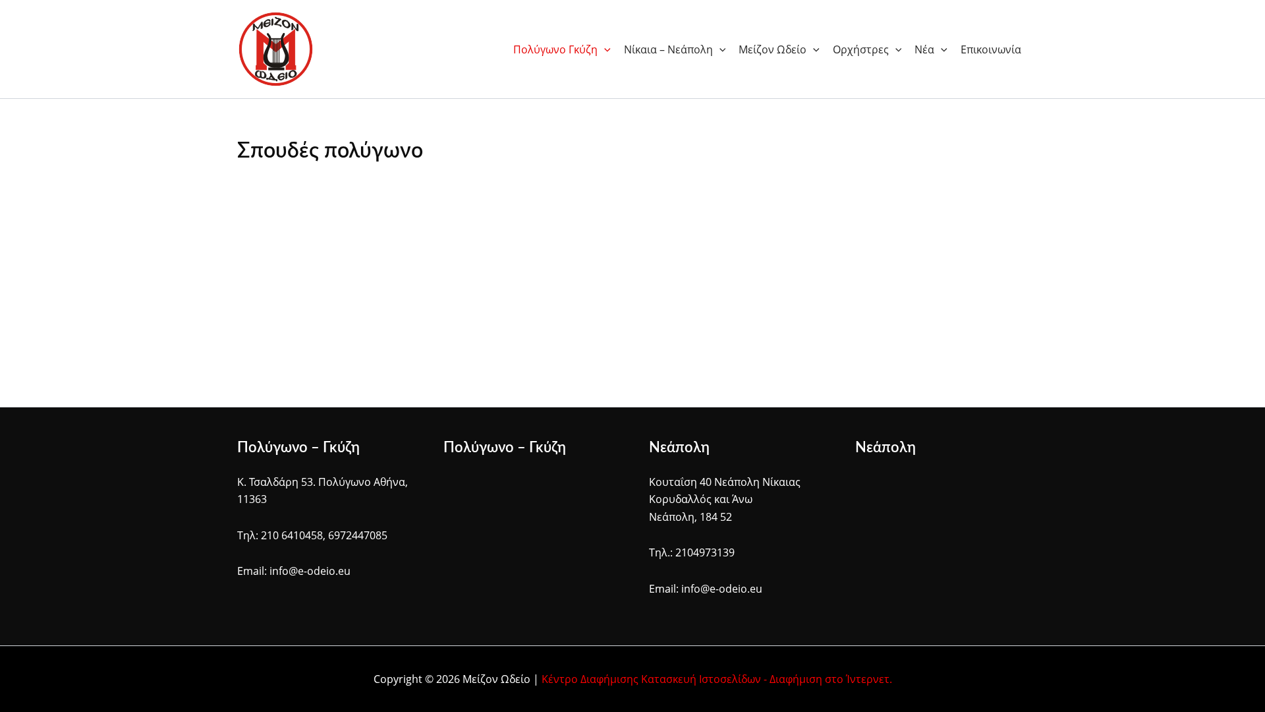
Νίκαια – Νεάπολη (668, 49)
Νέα (924, 49)
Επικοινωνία (991, 49)
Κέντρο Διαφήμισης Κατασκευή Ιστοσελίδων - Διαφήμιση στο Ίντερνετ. (717, 679)
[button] (604, 49)
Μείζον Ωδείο (772, 49)
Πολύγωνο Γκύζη (555, 49)
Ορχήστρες (861, 49)
